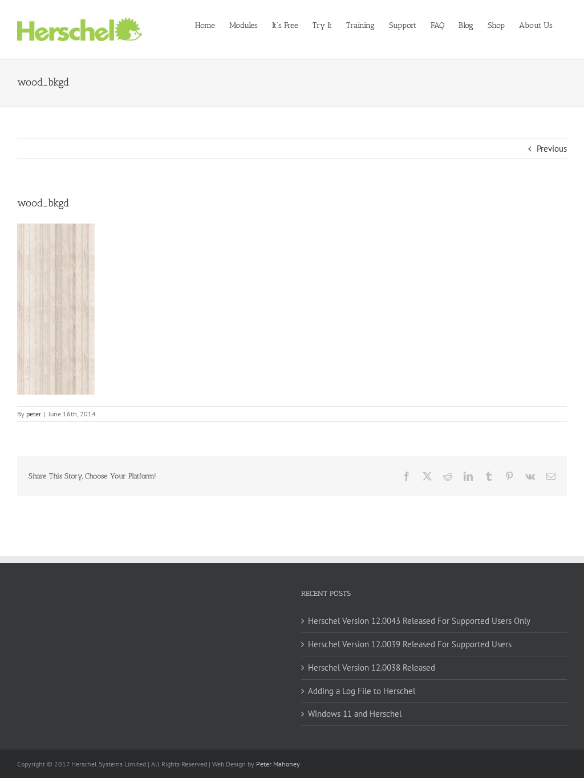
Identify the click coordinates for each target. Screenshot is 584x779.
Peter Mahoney (278, 764)
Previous (552, 148)
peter (33, 413)
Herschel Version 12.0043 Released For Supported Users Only (419, 620)
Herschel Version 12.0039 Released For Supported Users (410, 644)
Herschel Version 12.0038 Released (371, 667)
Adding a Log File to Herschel (361, 690)
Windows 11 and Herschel (355, 713)
